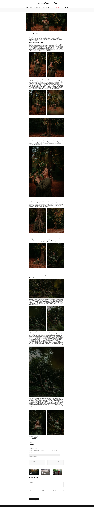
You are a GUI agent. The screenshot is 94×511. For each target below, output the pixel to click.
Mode (30, 7)
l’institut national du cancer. (48, 50)
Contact (53, 7)
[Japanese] (60, 7)
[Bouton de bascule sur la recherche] (67, 7)
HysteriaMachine (34, 438)
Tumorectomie (35, 456)
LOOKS (36, 470)
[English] (56, 7)
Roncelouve (35, 437)
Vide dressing (48, 7)
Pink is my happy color (54, 450)
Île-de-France (59, 470)
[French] (58, 7)
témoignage (31, 456)
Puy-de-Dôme (32, 471)
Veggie (44, 7)
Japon (33, 7)
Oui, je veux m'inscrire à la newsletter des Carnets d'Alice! (34, 496)
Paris (56, 471)
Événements (43, 471)
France (37, 7)
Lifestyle (40, 7)
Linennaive (32, 436)
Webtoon (45, 206)
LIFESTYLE (46, 471)
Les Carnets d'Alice (47, 3)
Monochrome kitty (43, 450)
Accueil (27, 7)
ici (37, 436)
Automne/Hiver (32, 469)
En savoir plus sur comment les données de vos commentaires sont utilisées (53, 500)
